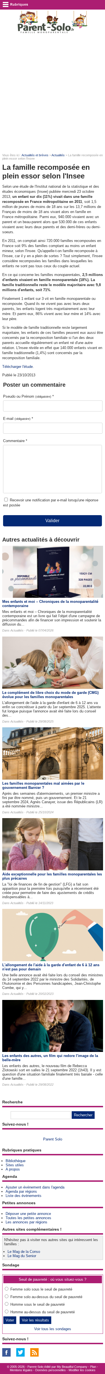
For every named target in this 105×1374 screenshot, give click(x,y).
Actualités (58, 155)
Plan (93, 1366)
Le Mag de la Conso (24, 1251)
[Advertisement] (52, 93)
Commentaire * (15, 441)
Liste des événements (23, 1196)
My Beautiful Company (72, 1366)
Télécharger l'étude (17, 367)
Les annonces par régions (26, 1222)
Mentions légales (21, 1370)
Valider (52, 520)
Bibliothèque (15, 1161)
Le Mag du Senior (22, 1256)
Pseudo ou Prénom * (28, 396)
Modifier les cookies (82, 1370)
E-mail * (18, 418)
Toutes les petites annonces (28, 1218)
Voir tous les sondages (52, 1329)
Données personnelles (50, 1370)
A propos (13, 1169)
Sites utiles (15, 1165)
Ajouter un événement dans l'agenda (35, 1187)
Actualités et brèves (35, 155)
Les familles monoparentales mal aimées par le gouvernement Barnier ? (43, 785)
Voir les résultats (35, 1320)
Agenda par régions (21, 1191)
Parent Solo (52, 1139)
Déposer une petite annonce (28, 1214)
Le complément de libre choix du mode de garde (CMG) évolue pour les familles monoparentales (50, 695)
